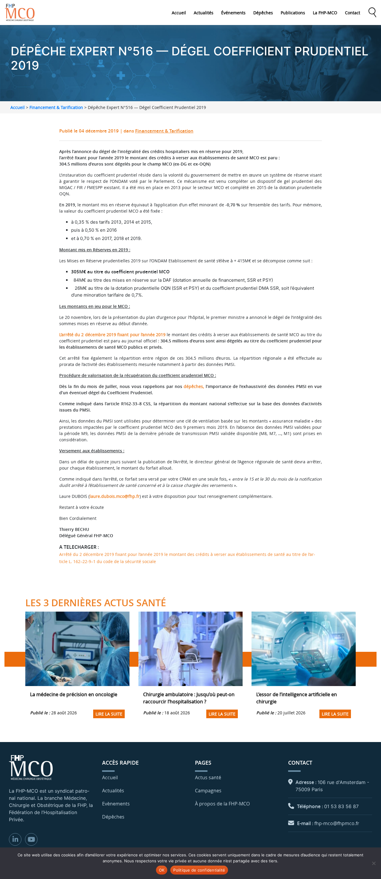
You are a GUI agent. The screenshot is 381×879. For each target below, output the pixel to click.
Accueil (179, 12)
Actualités (203, 12)
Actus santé (208, 777)
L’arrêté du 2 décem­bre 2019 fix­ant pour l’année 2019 (112, 334)
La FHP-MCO (325, 12)
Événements (233, 12)
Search (372, 12)
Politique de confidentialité (199, 870)
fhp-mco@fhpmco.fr (336, 823)
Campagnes (208, 790)
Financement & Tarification (56, 107)
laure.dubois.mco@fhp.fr (115, 496)
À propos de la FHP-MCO (222, 803)
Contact (352, 12)
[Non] (374, 863)
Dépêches (263, 12)
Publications (293, 12)
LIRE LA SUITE (109, 714)
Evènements (116, 803)
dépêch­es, (193, 386)
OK (162, 870)
